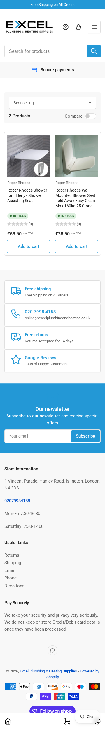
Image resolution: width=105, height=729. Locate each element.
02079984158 (17, 500)
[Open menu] (94, 27)
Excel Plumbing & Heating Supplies (48, 671)
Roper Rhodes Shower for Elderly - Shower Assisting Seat (27, 195)
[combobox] (52, 51)
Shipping (12, 562)
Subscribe (85, 436)
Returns (11, 555)
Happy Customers (53, 364)
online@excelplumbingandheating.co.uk (57, 318)
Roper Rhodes (18, 183)
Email (9, 570)
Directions (14, 585)
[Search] (94, 51)
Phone (10, 578)
